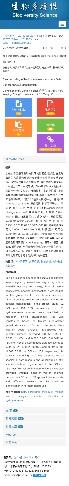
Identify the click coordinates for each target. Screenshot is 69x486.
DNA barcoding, (31, 391)
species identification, (49, 396)
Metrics (11, 434)
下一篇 (60, 47)
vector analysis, (19, 396)
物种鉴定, (58, 261)
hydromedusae (14, 400)
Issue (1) (41, 35)
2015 (21, 35)
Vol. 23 (29, 35)
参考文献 (14, 418)
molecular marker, (53, 391)
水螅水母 (10, 265)
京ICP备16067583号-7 (26, 457)
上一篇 (49, 47)
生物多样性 (9, 35)
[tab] (34, 159)
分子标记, (35, 261)
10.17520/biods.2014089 (17, 39)
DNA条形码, (22, 261)
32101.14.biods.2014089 (17, 42)
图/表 (11, 410)
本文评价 (11, 442)
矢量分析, (47, 261)
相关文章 (14, 426)
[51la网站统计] (39, 474)
